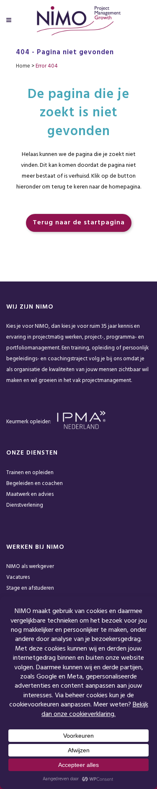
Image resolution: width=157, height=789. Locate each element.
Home (23, 66)
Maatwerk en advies (30, 494)
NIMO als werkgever (30, 566)
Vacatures (18, 577)
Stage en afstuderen (30, 588)
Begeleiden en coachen (34, 483)
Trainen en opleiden (30, 472)
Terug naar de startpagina (79, 222)
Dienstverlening (24, 505)
